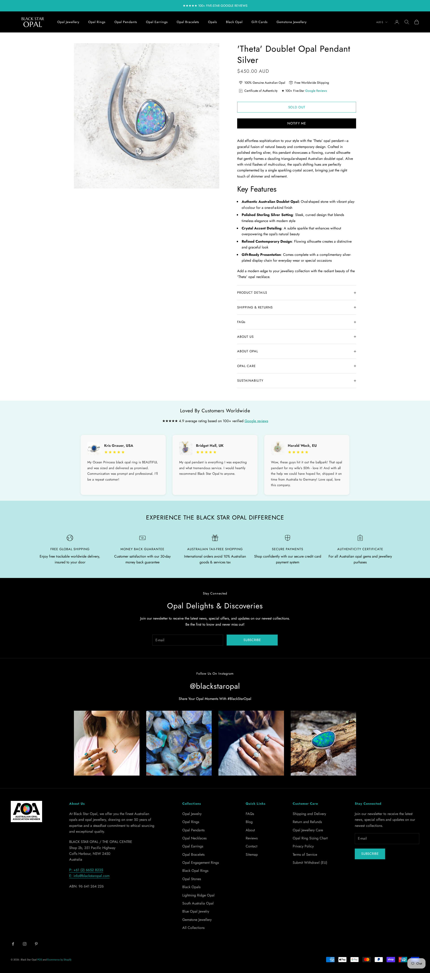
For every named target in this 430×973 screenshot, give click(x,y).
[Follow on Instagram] (24, 944)
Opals (212, 22)
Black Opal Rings (195, 870)
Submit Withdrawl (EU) (310, 862)
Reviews (252, 838)
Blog (249, 821)
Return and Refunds (307, 821)
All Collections (193, 927)
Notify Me (296, 123)
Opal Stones (191, 878)
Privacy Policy (303, 846)
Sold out (296, 107)
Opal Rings (96, 22)
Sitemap (252, 854)
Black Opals (191, 887)
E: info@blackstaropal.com (89, 875)
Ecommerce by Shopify (59, 959)
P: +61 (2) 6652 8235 (86, 869)
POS (39, 959)
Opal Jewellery (68, 22)
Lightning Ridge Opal (198, 895)
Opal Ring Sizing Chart (310, 838)
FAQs (250, 813)
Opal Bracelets (188, 22)
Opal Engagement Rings (200, 862)
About (250, 830)
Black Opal (234, 22)
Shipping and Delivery (309, 813)
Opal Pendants (125, 22)
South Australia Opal (198, 903)
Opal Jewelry (192, 813)
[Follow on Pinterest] (36, 944)
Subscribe (252, 639)
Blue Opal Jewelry (195, 911)
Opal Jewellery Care (308, 830)
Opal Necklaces (194, 838)
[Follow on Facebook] (13, 944)
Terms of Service (305, 854)
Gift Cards (260, 22)
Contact (251, 846)
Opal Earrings (157, 22)
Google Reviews (316, 90)
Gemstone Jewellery (292, 22)
